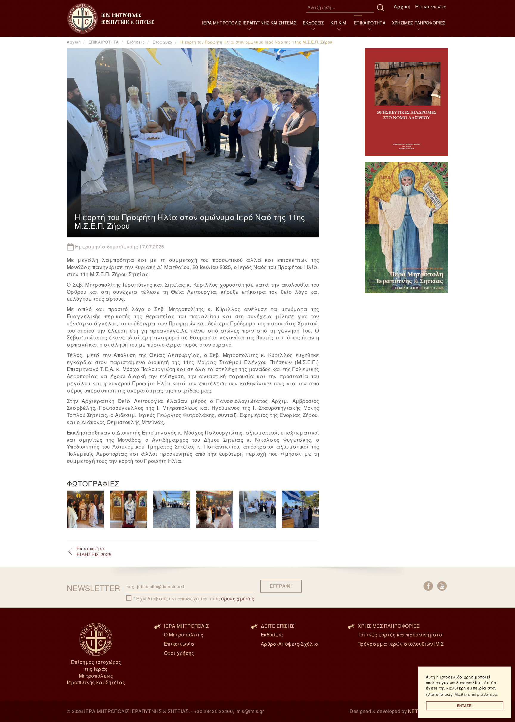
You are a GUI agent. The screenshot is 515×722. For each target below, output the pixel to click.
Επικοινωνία (430, 6)
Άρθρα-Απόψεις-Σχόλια (290, 643)
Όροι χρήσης (179, 653)
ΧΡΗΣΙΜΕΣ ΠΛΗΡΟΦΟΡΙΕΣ (418, 23)
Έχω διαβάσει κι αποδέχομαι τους (195, 598)
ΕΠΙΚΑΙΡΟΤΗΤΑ (369, 23)
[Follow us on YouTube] (442, 586)
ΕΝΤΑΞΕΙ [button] (464, 705)
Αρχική (402, 6)
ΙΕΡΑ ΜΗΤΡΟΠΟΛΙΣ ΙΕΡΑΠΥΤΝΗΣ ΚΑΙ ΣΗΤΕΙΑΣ (249, 23)
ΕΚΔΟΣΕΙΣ (313, 23)
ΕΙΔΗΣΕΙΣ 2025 (94, 551)
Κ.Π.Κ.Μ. (339, 23)
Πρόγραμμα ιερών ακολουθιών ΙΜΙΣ (401, 643)
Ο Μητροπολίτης (183, 634)
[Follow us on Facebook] (428, 586)
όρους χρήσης (237, 598)
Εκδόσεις (272, 634)
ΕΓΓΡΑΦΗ (281, 585)
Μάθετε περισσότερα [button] (476, 694)
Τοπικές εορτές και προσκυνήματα (400, 634)
